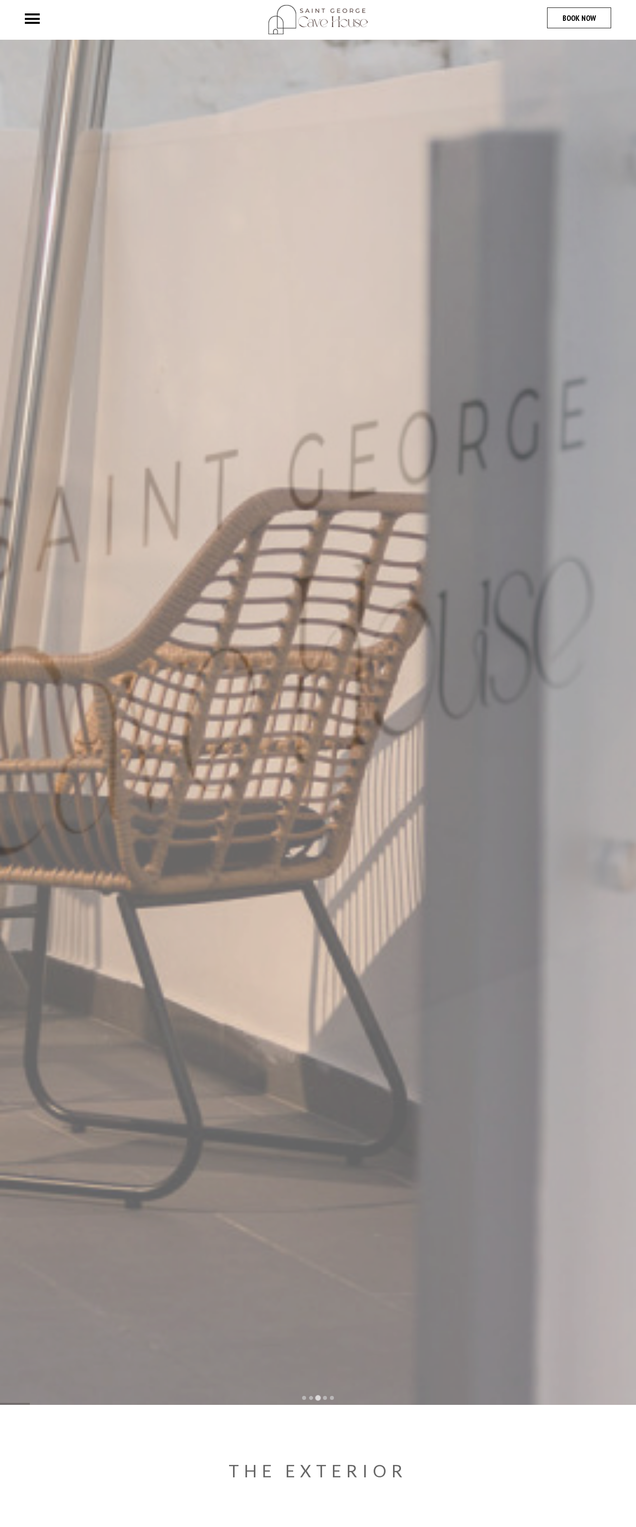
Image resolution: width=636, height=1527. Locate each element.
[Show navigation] (32, 18)
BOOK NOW (579, 18)
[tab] (304, 1398)
